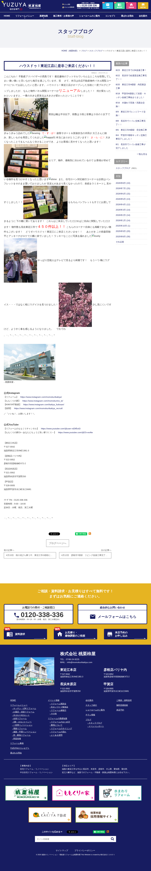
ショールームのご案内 (89, 16)
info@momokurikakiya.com (79, 662)
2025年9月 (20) (123, 231)
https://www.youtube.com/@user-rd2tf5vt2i (61, 428)
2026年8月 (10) (123, 183)
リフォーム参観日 (58, 710)
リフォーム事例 (17, 743)
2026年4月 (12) (123, 204)
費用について (56, 725)
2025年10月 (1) (123, 226)
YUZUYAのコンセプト (19, 748)
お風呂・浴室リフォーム (23, 712)
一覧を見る (142, 154)
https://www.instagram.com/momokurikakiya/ (41, 397)
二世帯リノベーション (22, 725)
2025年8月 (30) (123, 236)
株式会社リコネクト (107, 854)
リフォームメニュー (24, 16)
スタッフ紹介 (91, 705)
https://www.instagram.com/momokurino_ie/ (42, 401)
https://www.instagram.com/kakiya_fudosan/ (43, 404)
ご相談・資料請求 (124, 700)
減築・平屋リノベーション (24, 732)
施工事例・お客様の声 (63, 16)
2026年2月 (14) (123, 215)
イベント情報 (67, 4)
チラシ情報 (90, 715)
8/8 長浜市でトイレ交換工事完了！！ (131, 123)
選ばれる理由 (127, 16)
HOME (7, 16)
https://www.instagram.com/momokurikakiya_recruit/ (38, 408)
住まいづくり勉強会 (59, 707)
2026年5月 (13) (123, 199)
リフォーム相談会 (58, 704)
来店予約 (120, 710)
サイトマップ (62, 850)
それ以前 (120, 242)
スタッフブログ (123, 168)
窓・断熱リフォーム (22, 735)
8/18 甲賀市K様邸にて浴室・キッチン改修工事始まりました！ (131, 95)
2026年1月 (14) (123, 220)
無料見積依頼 (122, 705)
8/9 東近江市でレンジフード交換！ (131, 113)
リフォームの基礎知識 (69, 7)
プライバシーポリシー (84, 850)
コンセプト (110, 16)
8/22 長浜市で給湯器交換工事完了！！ (131, 77)
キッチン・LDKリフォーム (24, 708)
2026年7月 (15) (123, 188)
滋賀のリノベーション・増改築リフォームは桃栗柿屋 (61, 854)
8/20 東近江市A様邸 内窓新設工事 (131, 86)
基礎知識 (44, 16)
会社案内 (143, 16)
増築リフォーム (20, 729)
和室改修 (17, 739)
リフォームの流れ (58, 732)
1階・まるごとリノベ (22, 722)
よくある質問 (56, 735)
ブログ (88, 720)
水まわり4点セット (21, 715)
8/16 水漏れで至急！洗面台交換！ (130, 104)
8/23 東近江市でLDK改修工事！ (131, 70)
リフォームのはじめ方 (60, 722)
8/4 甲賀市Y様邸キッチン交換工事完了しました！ (131, 137)
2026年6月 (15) (123, 193)
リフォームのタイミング (61, 729)
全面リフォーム (20, 719)
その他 (54, 714)
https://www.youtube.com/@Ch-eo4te (75, 432)
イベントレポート (96, 726)
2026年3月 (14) (123, 210)
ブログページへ (57, 543)
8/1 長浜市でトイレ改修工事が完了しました (131, 146)
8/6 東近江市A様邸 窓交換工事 (131, 130)
